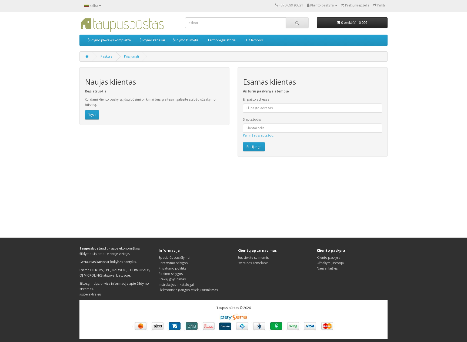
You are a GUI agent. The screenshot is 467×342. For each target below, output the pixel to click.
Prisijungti (131, 56)
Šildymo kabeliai (152, 40)
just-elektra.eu (90, 294)
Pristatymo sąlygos (173, 263)
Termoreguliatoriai (222, 40)
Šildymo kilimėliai (186, 40)
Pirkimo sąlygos (171, 273)
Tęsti (92, 114)
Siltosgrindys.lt (90, 283)
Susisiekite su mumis (253, 257)
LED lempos (254, 40)
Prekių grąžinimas (172, 279)
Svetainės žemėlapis (253, 263)
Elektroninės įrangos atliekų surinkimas (188, 290)
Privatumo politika (172, 268)
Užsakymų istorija (330, 263)
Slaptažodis (252, 119)
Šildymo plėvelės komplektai (110, 40)
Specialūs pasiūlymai (174, 257)
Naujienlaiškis (327, 268)
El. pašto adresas (256, 99)
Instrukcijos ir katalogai (176, 284)
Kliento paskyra (328, 257)
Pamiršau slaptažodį (258, 135)
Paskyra (106, 56)
